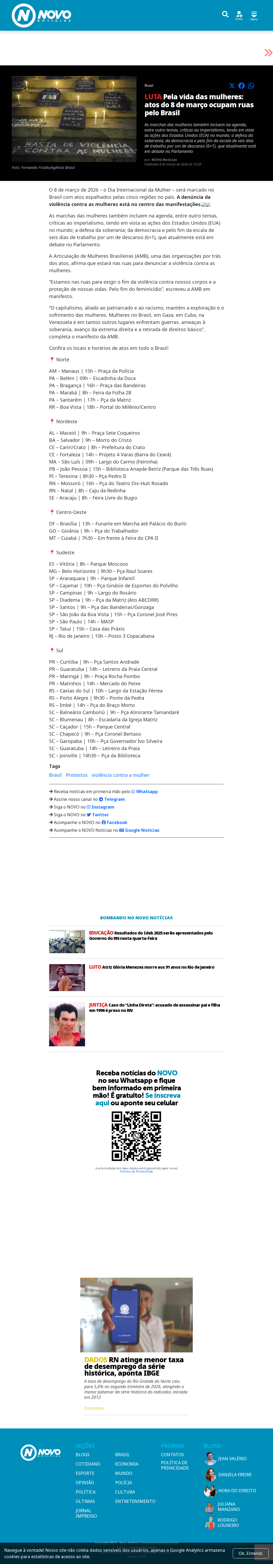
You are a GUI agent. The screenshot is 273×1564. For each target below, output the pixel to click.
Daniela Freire (235, 1475)
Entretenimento (133, 1501)
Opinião (85, 1482)
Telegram (114, 799)
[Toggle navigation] (254, 15)
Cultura (125, 1492)
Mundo (123, 1473)
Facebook (116, 822)
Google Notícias (141, 830)
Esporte (85, 1473)
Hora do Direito (237, 1491)
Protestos (77, 775)
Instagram (102, 807)
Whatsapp (146, 791)
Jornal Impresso (86, 1513)
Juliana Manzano (229, 1506)
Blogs (83, 1454)
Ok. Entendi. (251, 1553)
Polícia (123, 1482)
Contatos (172, 1454)
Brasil (55, 775)
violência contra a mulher (120, 775)
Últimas (85, 1501)
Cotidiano (88, 1464)
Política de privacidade (175, 1465)
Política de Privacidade (136, 1172)
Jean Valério (232, 1459)
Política (85, 1492)
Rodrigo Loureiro (228, 1522)
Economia (126, 1464)
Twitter (100, 815)
